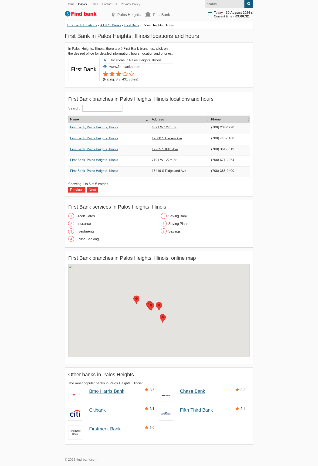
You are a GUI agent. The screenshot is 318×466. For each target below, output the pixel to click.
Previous (77, 190)
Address (158, 119)
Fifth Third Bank (196, 410)
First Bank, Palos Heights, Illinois (94, 127)
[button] (159, 306)
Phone (216, 119)
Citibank (97, 410)
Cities (94, 4)
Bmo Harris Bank (106, 391)
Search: (74, 108)
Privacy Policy (130, 4)
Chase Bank (192, 391)
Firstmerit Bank (105, 428)
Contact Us (109, 4)
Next (92, 190)
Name (74, 119)
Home (70, 4)
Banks (82, 4)
